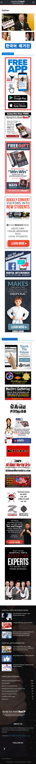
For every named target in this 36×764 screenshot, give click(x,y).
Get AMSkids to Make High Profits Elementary (21, 614)
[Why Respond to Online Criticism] (7, 658)
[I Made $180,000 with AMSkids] (7, 625)
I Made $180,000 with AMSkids (23, 622)
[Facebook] (4, 749)
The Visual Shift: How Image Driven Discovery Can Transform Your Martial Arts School (23, 648)
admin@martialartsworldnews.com (19, 736)
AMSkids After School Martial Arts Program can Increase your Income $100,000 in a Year (23, 633)
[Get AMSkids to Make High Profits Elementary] (7, 616)
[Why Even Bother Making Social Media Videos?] (7, 667)
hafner (8, 7)
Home (3, 7)
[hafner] (18, 30)
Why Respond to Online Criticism (23, 655)
